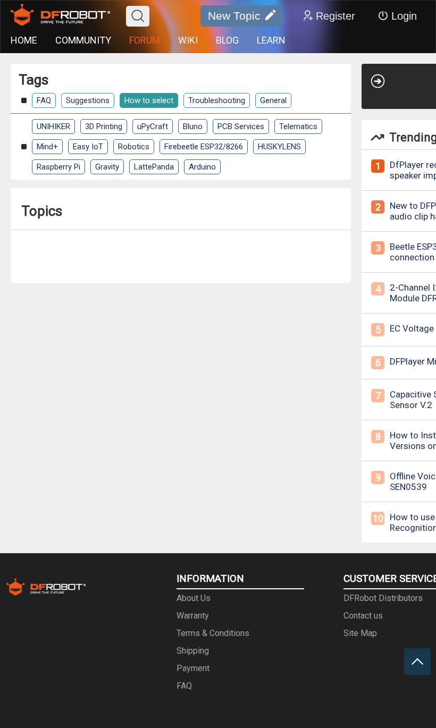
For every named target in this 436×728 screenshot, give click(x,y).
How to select (148, 100)
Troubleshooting (216, 100)
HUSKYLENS (279, 146)
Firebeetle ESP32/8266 (203, 146)
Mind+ (47, 146)
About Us (194, 598)
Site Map (360, 633)
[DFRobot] (60, 16)
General (273, 100)
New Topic (234, 16)
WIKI (188, 40)
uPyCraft (152, 126)
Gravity (107, 167)
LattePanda (154, 167)
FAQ (44, 100)
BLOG (227, 40)
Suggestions (88, 100)
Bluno (193, 126)
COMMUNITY (83, 40)
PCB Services (240, 126)
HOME (24, 40)
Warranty (193, 616)
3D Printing (103, 126)
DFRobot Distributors (383, 598)
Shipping (193, 651)
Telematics (298, 126)
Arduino (202, 167)
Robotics (133, 146)
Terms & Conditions (213, 633)
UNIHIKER (53, 126)
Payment (193, 668)
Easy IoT (88, 146)
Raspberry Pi (58, 167)
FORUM (144, 40)
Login (404, 16)
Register (335, 16)
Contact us (363, 616)
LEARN (271, 40)
